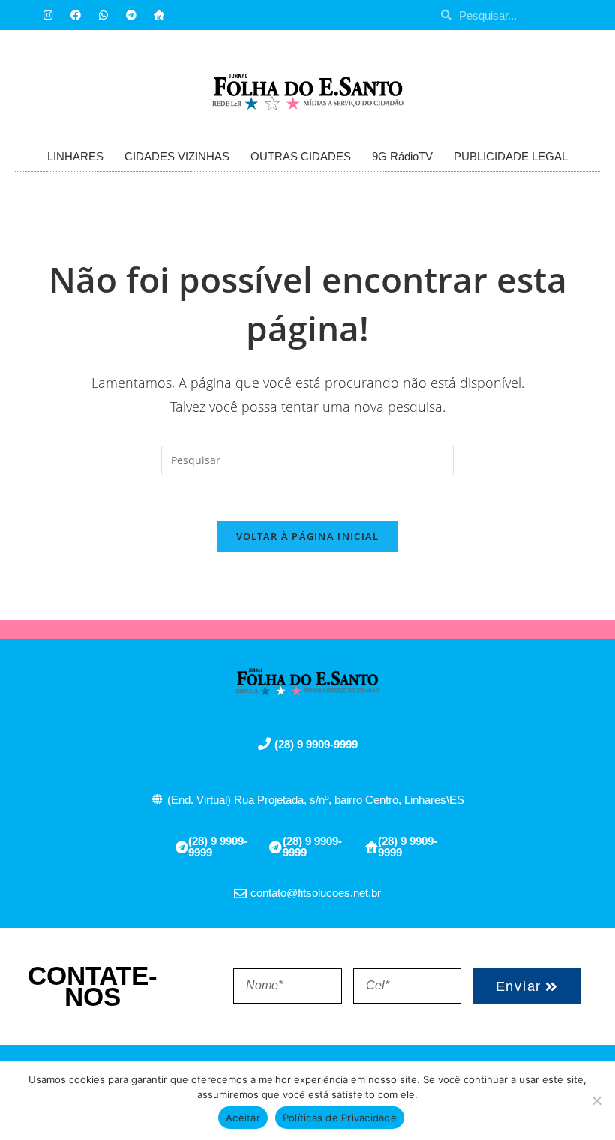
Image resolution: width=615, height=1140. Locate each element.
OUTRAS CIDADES (300, 156)
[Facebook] (75, 15)
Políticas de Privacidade (340, 1118)
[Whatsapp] (103, 15)
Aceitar (243, 1118)
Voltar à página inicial (308, 536)
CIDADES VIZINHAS (177, 156)
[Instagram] (48, 15)
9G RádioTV (402, 156)
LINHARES (75, 156)
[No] (596, 1100)
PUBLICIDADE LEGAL (511, 156)
